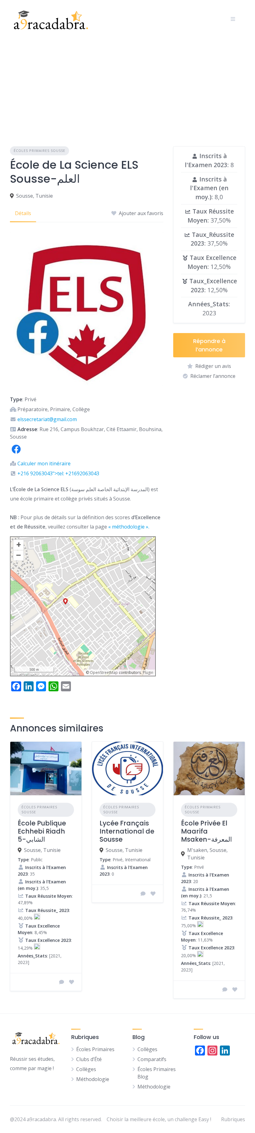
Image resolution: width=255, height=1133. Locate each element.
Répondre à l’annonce (209, 345)
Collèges (86, 1069)
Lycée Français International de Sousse (127, 831)
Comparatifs (151, 1059)
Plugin (147, 672)
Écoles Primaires (95, 1049)
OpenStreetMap (104, 672)
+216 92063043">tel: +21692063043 (58, 473)
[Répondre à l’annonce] (61, 982)
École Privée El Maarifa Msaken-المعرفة (206, 831)
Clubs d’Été (89, 1059)
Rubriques (233, 1119)
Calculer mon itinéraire (44, 463)
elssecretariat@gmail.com (47, 419)
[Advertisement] (127, 84)
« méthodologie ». (128, 526)
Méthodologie (92, 1079)
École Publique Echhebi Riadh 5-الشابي (42, 831)
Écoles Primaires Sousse (39, 150)
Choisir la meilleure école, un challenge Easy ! (159, 1119)
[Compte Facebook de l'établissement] (16, 453)
